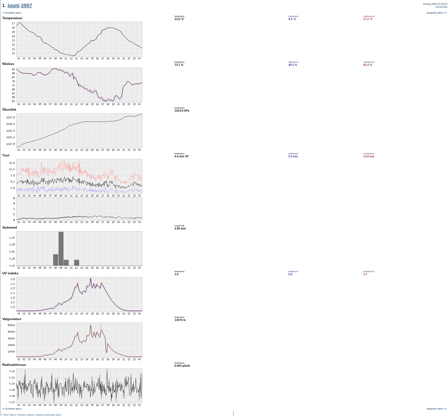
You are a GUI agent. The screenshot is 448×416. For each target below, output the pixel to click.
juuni (14, 5)
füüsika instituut (26, 414)
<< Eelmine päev (11, 12)
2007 (26, 5)
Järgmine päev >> (436, 12)
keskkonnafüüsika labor (48, 414)
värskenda (441, 6)
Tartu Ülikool (9, 414)
